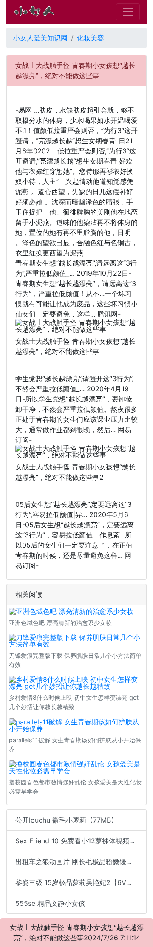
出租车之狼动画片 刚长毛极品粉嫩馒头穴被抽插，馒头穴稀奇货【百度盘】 (81, 861)
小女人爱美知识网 (40, 38)
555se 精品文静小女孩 (50, 903)
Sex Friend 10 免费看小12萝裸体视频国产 (79, 841)
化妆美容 (90, 38)
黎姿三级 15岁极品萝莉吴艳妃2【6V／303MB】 (81, 882)
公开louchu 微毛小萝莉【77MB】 (66, 820)
